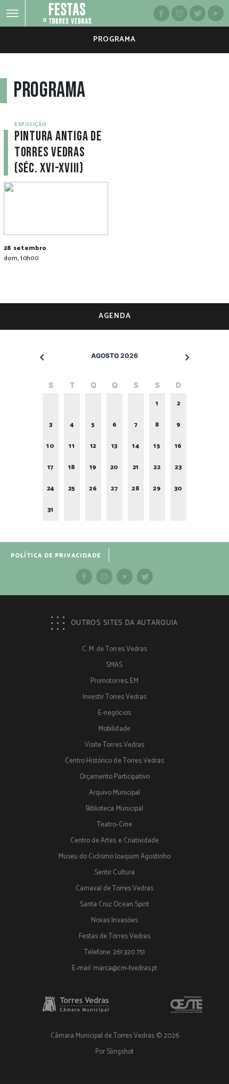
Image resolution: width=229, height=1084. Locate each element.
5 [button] (93, 425)
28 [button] (136, 488)
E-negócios (114, 713)
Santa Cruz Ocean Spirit (114, 904)
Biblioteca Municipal (114, 808)
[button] (42, 357)
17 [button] (50, 467)
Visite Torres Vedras (114, 745)
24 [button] (50, 488)
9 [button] (178, 425)
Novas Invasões (114, 920)
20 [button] (114, 467)
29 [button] (157, 488)
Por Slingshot (114, 1051)
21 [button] (136, 467)
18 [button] (72, 467)
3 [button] (51, 425)
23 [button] (178, 467)
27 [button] (114, 488)
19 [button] (93, 467)
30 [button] (178, 488)
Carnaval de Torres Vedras (114, 888)
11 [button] (72, 446)
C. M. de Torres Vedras (114, 649)
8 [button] (157, 425)
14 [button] (135, 446)
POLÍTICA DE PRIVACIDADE (56, 556)
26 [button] (93, 488)
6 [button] (114, 425)
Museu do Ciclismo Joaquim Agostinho (114, 856)
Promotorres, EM (114, 681)
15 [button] (156, 446)
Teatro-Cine (114, 824)
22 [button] (156, 467)
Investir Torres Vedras (114, 697)
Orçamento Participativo (114, 776)
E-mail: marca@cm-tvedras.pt (114, 968)
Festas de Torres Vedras (114, 936)
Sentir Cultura (114, 872)
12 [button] (93, 446)
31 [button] (50, 510)
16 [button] (178, 446)
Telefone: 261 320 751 (114, 952)
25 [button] (72, 488)
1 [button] (157, 403)
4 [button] (72, 425)
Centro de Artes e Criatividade (114, 840)
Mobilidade (114, 729)
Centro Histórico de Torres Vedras (114, 760)
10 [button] (50, 446)
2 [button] (179, 403)
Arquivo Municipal (114, 792)
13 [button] (114, 446)
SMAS (114, 665)
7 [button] (136, 425)
